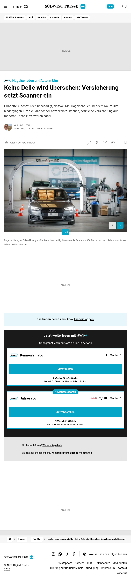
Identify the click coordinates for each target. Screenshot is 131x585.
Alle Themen (82, 17)
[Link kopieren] (88, 142)
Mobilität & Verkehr (15, 17)
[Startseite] (10, 539)
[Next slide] (120, 225)
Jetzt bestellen (65, 412)
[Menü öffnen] (5, 6)
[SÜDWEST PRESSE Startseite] (65, 6)
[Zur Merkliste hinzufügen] (124, 142)
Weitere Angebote (52, 445)
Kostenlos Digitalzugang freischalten (72, 452)
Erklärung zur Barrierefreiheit (66, 568)
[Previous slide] (112, 225)
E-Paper (17, 6)
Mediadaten (120, 563)
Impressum (108, 568)
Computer (54, 17)
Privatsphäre (64, 563)
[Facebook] (74, 554)
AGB (89, 563)
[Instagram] (53, 554)
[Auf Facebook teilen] (96, 142)
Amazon (68, 17)
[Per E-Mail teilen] (105, 142)
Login (125, 6)
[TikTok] (67, 554)
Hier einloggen (84, 319)
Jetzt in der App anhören (22, 142)
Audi (30, 17)
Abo (110, 6)
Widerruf (122, 573)
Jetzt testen (65, 369)
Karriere (79, 563)
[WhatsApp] (60, 554)
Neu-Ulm (42, 17)
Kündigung (92, 568)
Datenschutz (102, 563)
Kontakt (122, 568)
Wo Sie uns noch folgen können (108, 554)
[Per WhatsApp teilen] (113, 142)
